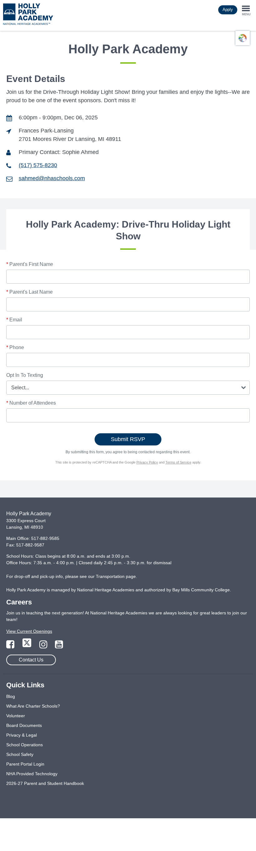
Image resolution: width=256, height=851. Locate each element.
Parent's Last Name (29, 292)
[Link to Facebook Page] (11, 646)
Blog (10, 696)
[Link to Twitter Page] (27, 646)
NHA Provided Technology (31, 773)
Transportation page (116, 576)
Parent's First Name (29, 264)
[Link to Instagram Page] (44, 646)
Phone (15, 347)
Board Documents (24, 725)
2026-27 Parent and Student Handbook (45, 783)
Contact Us (31, 659)
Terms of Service (178, 462)
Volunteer (15, 715)
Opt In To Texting (24, 375)
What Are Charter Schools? (33, 706)
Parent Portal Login (25, 764)
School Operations (24, 744)
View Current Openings (29, 631)
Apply (228, 9)
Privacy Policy (147, 462)
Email (14, 319)
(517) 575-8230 (38, 165)
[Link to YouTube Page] (59, 646)
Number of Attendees (31, 403)
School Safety (19, 754)
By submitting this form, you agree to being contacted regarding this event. (128, 452)
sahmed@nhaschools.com (52, 178)
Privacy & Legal (21, 735)
